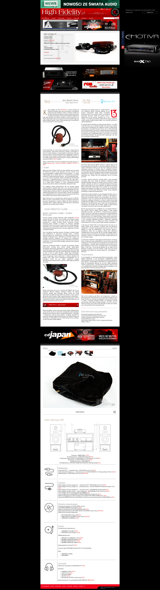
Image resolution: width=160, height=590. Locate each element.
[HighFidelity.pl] (61, 147)
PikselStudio (102, 588)
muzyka (54, 18)
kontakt (91, 18)
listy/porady (61, 18)
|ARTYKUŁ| (85, 473)
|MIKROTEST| (91, 580)
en (109, 9)
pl (103, 9)
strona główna (45, 18)
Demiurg (76, 217)
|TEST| (87, 455)
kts (84, 586)
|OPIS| (90, 460)
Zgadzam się (129, 12)
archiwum (84, 18)
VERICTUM (63, 109)
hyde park (76, 18)
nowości (69, 18)
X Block (55, 159)
